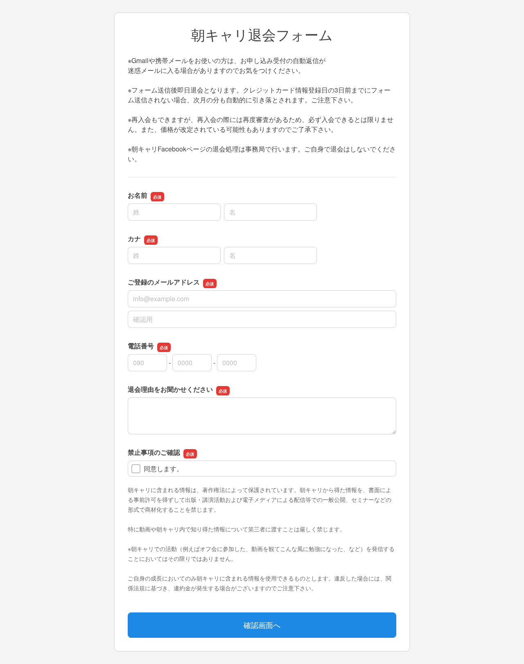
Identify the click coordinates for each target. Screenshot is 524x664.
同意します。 (163, 468)
